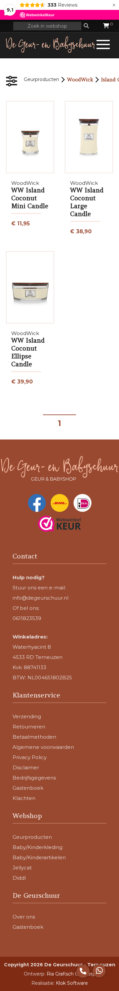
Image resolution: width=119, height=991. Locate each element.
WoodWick (80, 79)
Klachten (24, 798)
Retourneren (29, 726)
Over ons (24, 917)
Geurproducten (41, 79)
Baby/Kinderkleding (37, 847)
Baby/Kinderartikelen (39, 857)
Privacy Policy (30, 757)
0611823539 (27, 618)
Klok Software (72, 983)
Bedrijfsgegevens (34, 778)
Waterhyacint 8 (32, 647)
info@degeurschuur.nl (40, 598)
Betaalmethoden (34, 737)
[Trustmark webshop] (59, 524)
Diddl (19, 878)
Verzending (27, 716)
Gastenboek (28, 788)
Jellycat (22, 867)
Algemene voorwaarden (43, 747)
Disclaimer (26, 767)
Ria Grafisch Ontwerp (71, 974)
